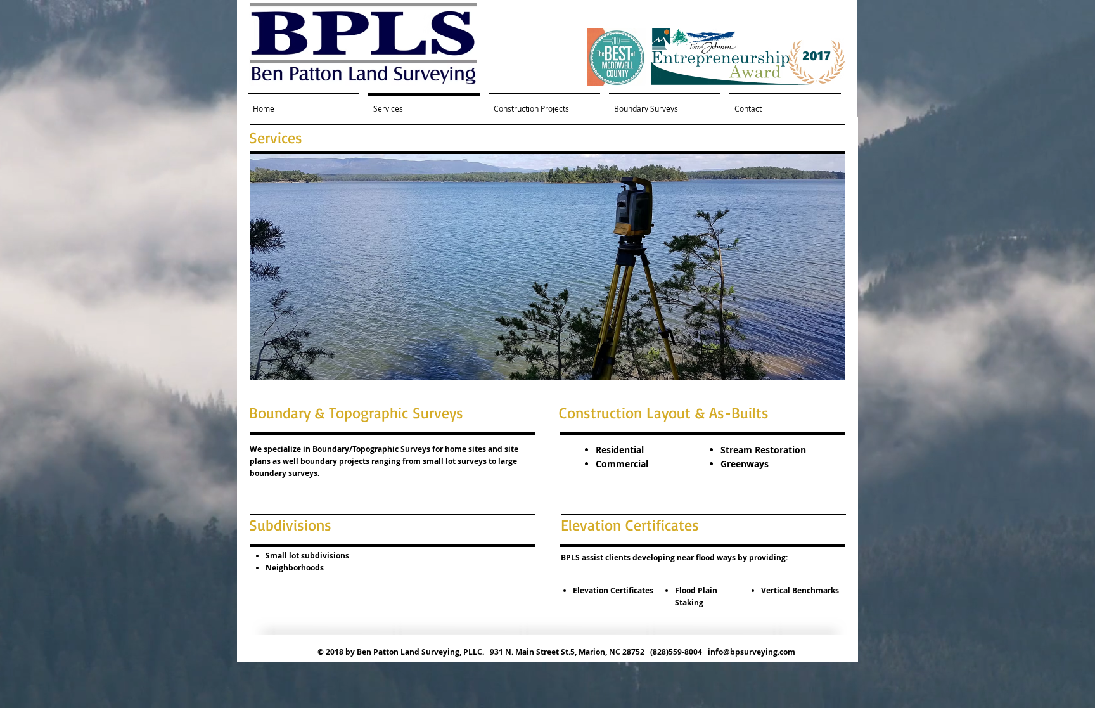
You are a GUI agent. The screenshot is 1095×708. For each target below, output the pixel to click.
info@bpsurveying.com (751, 652)
